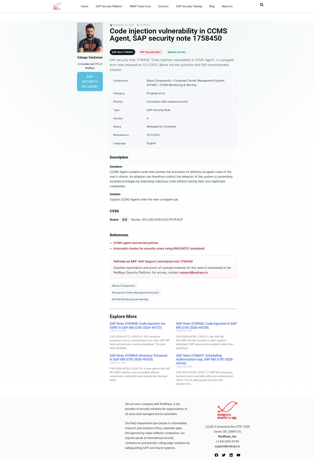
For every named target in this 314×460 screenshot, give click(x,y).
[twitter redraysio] (224, 455)
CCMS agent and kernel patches (135, 243)
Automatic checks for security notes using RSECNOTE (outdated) (159, 248)
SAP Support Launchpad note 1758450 (165, 261)
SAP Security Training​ (189, 6)
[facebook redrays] (216, 455)
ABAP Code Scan (140, 6)
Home (84, 6)
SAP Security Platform (109, 6)
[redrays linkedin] (231, 455)
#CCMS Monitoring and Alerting (130, 299)
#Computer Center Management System (135, 292)
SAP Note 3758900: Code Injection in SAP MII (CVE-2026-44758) (206, 325)
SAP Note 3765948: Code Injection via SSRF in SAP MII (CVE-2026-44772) (137, 325)
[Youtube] (238, 455)
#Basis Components (123, 285)
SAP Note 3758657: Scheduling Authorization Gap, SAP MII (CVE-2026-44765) (205, 359)
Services (163, 6)
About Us (227, 6)
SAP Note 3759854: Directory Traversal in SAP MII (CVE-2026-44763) (138, 357)
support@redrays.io (194, 272)
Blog (211, 6)
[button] (261, 4)
